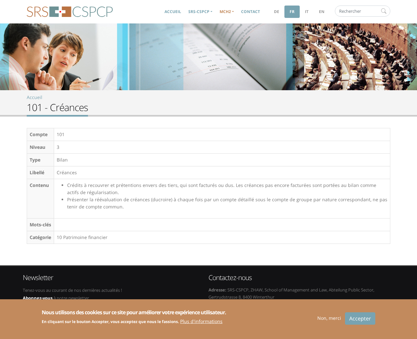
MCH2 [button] (225, 11)
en (321, 11)
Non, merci (329, 318)
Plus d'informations (201, 321)
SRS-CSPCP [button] (198, 11)
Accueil (173, 11)
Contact (250, 11)
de (276, 11)
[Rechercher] (383, 11)
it (307, 11)
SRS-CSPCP (70, 12)
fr (292, 11)
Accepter (360, 318)
